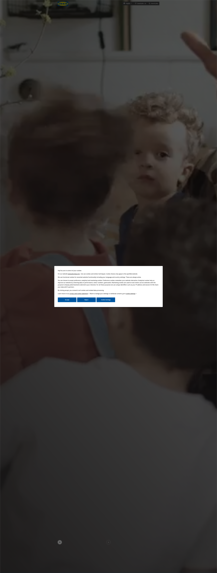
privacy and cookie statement (79, 294)
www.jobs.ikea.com (74, 274)
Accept (67, 300)
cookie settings (130, 294)
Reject (86, 300)
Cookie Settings (106, 300)
